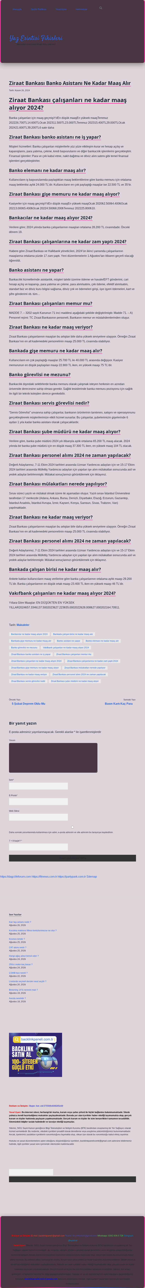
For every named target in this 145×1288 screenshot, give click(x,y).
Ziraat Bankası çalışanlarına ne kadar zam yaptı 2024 (92, 661)
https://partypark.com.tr (72, 876)
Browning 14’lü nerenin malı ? (23, 990)
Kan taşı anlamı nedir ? (20, 922)
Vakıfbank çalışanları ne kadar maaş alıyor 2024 (66, 647)
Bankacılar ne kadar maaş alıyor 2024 (29, 634)
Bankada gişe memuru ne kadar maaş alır (31, 641)
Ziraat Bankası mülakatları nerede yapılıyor (84, 668)
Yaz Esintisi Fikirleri (36, 38)
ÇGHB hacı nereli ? (18, 973)
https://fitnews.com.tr (44, 876)
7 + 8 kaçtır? (15, 841)
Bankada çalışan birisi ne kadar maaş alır (73, 634)
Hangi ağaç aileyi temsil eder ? (24, 956)
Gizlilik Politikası (38, 9)
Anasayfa (17, 9)
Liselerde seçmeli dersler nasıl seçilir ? (27, 981)
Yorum (12, 740)
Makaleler (23, 624)
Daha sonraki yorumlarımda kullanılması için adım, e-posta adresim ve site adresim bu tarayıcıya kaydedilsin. (61, 832)
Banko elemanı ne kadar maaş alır (102, 641)
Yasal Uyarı (61, 9)
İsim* (11, 780)
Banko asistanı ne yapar (68, 641)
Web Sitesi (14, 811)
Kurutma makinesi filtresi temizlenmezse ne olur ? (33, 930)
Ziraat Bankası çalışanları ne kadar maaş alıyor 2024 (36, 661)
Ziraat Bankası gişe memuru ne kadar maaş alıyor (35, 668)
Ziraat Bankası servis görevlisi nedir (28, 681)
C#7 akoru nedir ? (17, 947)
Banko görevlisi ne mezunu (24, 647)
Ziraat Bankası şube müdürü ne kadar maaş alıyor (75, 681)
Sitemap (91, 876)
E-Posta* (13, 795)
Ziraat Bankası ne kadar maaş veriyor (29, 674)
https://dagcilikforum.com (15, 876)
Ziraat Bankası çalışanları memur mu (73, 654)
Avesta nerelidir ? (17, 998)
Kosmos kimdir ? (17, 939)
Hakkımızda (81, 9)
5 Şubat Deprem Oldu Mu (28, 703)
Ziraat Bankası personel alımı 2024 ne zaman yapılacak (79, 674)
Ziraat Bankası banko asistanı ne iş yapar (31, 654)
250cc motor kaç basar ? (21, 964)
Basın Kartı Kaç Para (119, 703)
